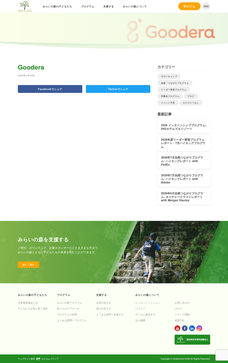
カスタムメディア (50, 358)
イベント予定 (168, 102)
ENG (206, 6)
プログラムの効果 (67, 314)
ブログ (190, 96)
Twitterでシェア (118, 89)
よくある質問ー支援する (110, 314)
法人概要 (140, 320)
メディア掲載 (182, 314)
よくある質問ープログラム (72, 320)
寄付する (189, 6)
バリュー (140, 308)
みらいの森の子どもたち (57, 6)
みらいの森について (135, 6)
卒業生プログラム (170, 96)
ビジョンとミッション (147, 302)
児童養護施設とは (28, 302)
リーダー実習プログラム (173, 89)
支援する (108, 6)
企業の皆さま (103, 302)
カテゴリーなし (191, 102)
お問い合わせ (182, 302)
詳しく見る (28, 264)
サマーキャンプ (169, 76)
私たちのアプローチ (68, 308)
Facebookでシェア (50, 89)
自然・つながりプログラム (175, 83)
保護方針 (180, 320)
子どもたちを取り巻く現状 (33, 308)
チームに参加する (145, 314)
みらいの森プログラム (69, 302)
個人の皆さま (103, 308)
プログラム (87, 6)
